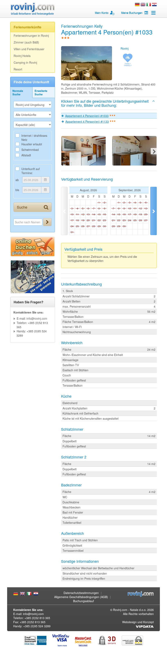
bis (17, 190)
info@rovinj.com (36, 318)
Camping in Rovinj (25, 62)
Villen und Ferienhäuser (29, 49)
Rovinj (125, 48)
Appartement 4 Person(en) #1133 (87, 121)
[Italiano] (148, 4)
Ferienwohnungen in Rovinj (31, 35)
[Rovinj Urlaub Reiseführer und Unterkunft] (32, 9)
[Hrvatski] (154, 4)
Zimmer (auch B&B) (26, 42)
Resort (18, 69)
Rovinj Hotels (22, 56)
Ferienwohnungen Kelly (82, 26)
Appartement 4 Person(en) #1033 (87, 116)
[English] (143, 4)
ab (17, 180)
